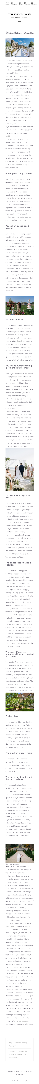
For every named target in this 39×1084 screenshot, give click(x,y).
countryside (19, 60)
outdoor (21, 996)
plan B (19, 164)
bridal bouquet (22, 1021)
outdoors (9, 95)
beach (29, 60)
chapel (19, 341)
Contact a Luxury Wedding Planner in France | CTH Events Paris (19, 1054)
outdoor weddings (19, 967)
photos (20, 105)
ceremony (9, 79)
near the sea (10, 926)
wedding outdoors (13, 136)
